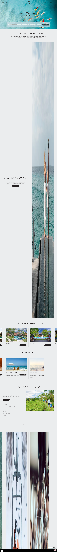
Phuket (5, 409)
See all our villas (28, 325)
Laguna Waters (33, 343)
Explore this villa (23, 345)
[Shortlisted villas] (55, 2)
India (5, 418)
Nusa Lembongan (9, 406)
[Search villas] (54, 2)
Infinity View (8, 343)
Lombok (6, 404)
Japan (5, 415)
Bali (4, 390)
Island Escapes (9, 372)
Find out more (23, 374)
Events (7, 2)
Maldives (6, 413)
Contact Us (51, 2)
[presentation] (1, 335)
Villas (3, 2)
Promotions (44, 2)
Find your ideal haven (45, 24)
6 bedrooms (32, 346)
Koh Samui (7, 411)
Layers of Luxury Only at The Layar (38, 368)
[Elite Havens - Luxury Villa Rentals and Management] (28, 3)
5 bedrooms (8, 346)
